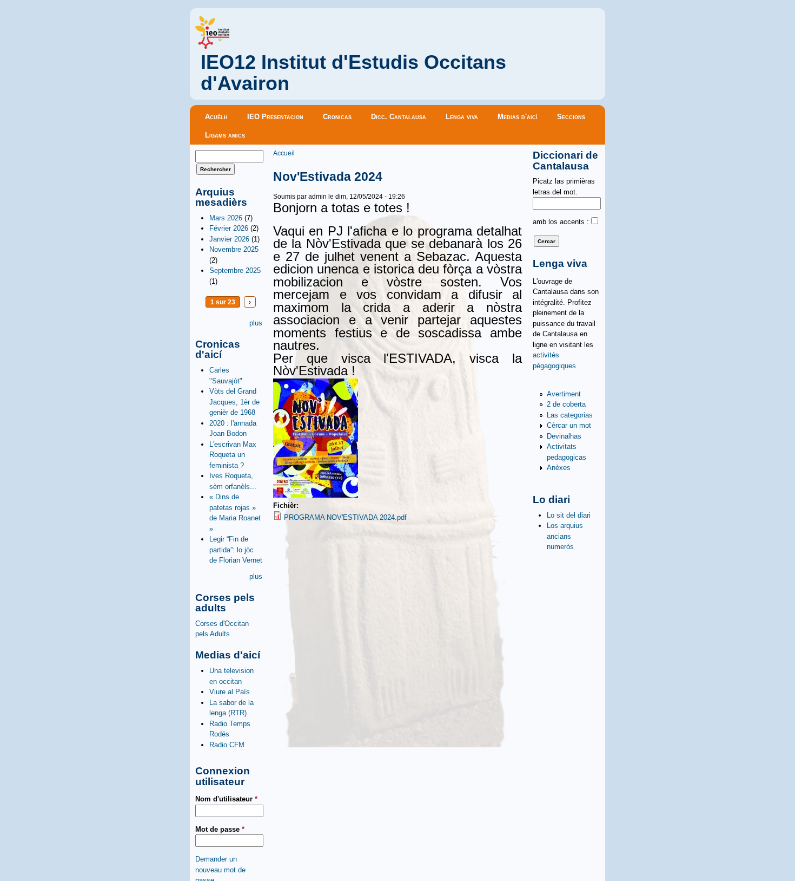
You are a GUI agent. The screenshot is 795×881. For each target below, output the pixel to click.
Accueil (284, 152)
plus (255, 323)
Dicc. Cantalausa (398, 117)
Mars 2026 (225, 218)
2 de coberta (566, 404)
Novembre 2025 (234, 249)
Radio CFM (226, 745)
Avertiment (564, 394)
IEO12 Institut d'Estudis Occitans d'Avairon (353, 72)
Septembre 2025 (235, 270)
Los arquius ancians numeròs (565, 536)
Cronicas (337, 117)
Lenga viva (462, 117)
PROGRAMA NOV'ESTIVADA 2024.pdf (345, 517)
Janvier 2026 (229, 239)
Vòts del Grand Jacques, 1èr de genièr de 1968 (234, 401)
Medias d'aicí (518, 117)
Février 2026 (228, 228)
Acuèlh (216, 117)
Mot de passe (219, 829)
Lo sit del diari (569, 515)
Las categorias (570, 415)
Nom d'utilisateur (226, 799)
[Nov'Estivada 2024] (315, 495)
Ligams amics (225, 135)
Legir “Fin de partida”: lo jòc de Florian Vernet (235, 549)
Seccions (571, 117)
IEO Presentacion (275, 117)
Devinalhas (564, 436)
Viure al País (229, 692)
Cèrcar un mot (569, 425)
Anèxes (559, 468)
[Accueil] (212, 46)
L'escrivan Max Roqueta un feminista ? (232, 454)
